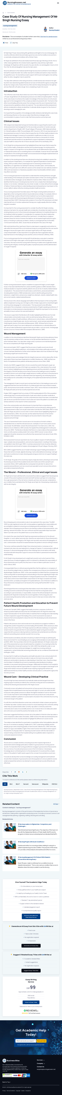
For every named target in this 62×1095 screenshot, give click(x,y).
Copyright (18, 1090)
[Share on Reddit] (18, 772)
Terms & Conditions (11, 1090)
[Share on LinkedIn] (22, 772)
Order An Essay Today (31, 1002)
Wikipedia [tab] (45, 784)
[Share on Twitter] (15, 772)
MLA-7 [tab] (18, 784)
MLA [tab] (11, 784)
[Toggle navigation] (58, 3)
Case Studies (11, 12)
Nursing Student (54, 30)
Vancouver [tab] (35, 784)
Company (40, 1063)
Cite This (15, 43)
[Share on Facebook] (11, 772)
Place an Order (41, 1041)
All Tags (55, 804)
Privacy (4, 1090)
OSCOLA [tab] (54, 784)
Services (40, 1060)
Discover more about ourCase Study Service (31, 916)
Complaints (28, 1090)
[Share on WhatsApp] (26, 772)
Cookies (23, 1090)
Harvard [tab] (25, 784)
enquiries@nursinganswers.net (46, 1069)
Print (6, 43)
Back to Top (6, 1082)
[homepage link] (3, 12)
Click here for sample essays (48, 36)
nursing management (10, 26)
